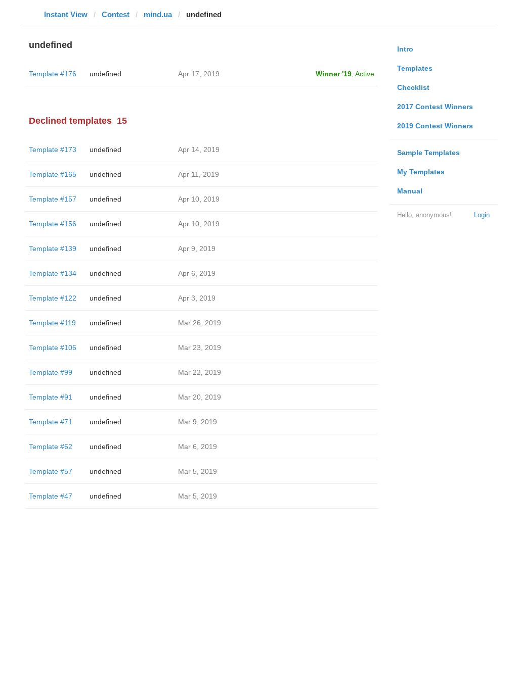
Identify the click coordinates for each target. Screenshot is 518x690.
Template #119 (52, 323)
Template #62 (50, 446)
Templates (415, 68)
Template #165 (52, 174)
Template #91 (50, 397)
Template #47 (50, 496)
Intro (405, 49)
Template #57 (50, 471)
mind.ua (158, 14)
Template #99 (50, 372)
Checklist (413, 87)
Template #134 (52, 273)
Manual (409, 191)
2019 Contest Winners (435, 126)
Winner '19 (334, 74)
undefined (105, 74)
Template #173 (52, 149)
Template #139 (52, 248)
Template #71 (50, 422)
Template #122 (52, 298)
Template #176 (52, 74)
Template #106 (52, 347)
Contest (116, 14)
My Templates (421, 172)
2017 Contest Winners (435, 107)
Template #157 (52, 199)
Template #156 (52, 224)
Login (482, 215)
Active (364, 74)
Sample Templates (428, 153)
